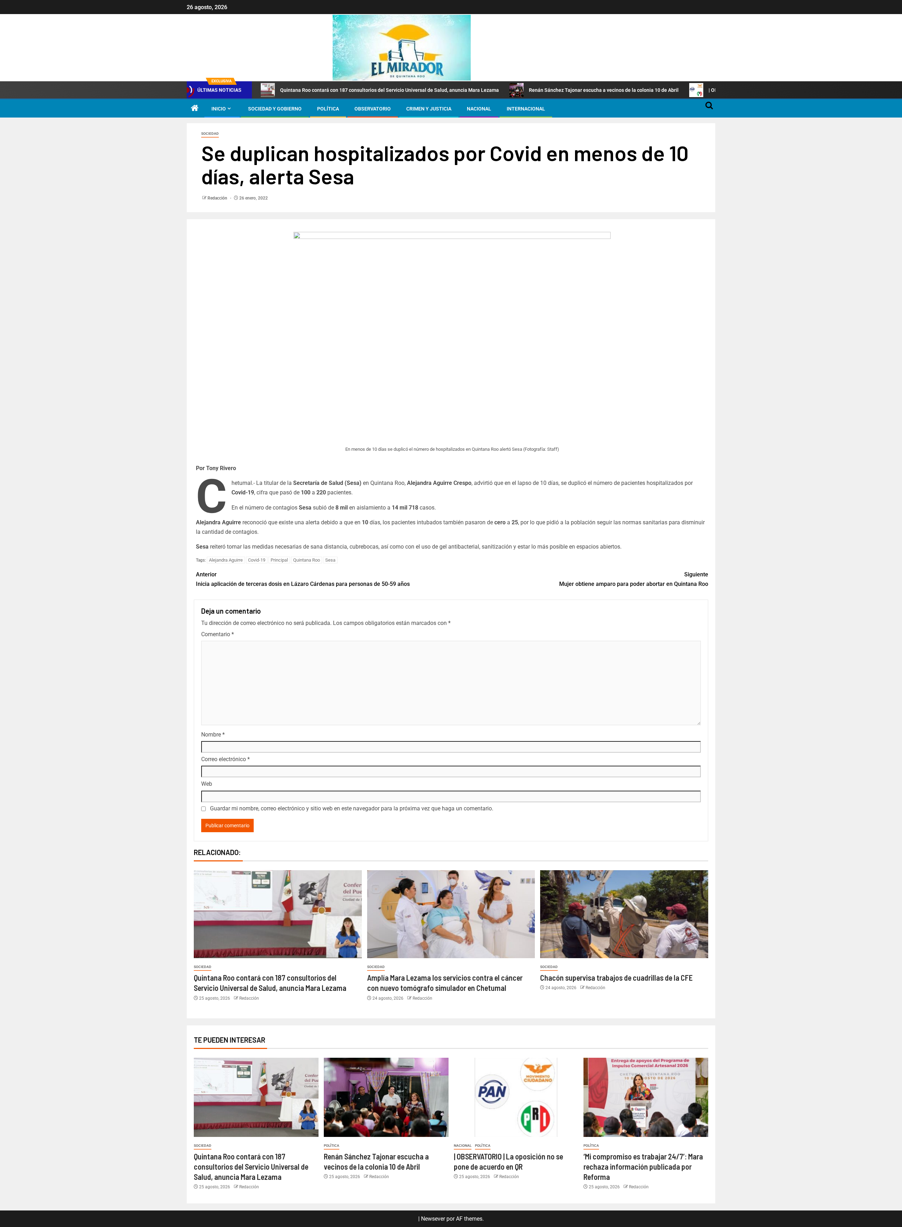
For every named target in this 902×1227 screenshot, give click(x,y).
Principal (279, 560)
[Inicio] (195, 109)
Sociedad (210, 133)
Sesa (330, 560)
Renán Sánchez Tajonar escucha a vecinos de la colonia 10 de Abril (604, 90)
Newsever (433, 1218)
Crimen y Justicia (428, 109)
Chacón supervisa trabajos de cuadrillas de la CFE (616, 977)
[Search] (709, 108)
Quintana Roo (306, 560)
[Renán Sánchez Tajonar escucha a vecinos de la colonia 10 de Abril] (386, 1097)
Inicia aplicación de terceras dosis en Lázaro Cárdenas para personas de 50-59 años (303, 579)
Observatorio (372, 109)
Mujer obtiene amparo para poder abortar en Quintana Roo (633, 579)
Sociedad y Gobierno (275, 109)
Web (206, 783)
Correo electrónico (225, 759)
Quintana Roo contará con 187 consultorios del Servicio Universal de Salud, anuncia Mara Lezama (389, 90)
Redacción (218, 198)
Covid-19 (256, 560)
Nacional (479, 109)
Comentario (217, 634)
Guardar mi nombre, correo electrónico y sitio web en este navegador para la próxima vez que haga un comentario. (351, 808)
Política (328, 109)
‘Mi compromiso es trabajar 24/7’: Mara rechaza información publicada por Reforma (643, 1167)
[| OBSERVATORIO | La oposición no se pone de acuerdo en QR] (516, 1097)
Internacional (526, 109)
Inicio (218, 109)
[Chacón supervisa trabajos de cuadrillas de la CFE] (624, 914)
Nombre (213, 734)
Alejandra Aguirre (226, 560)
